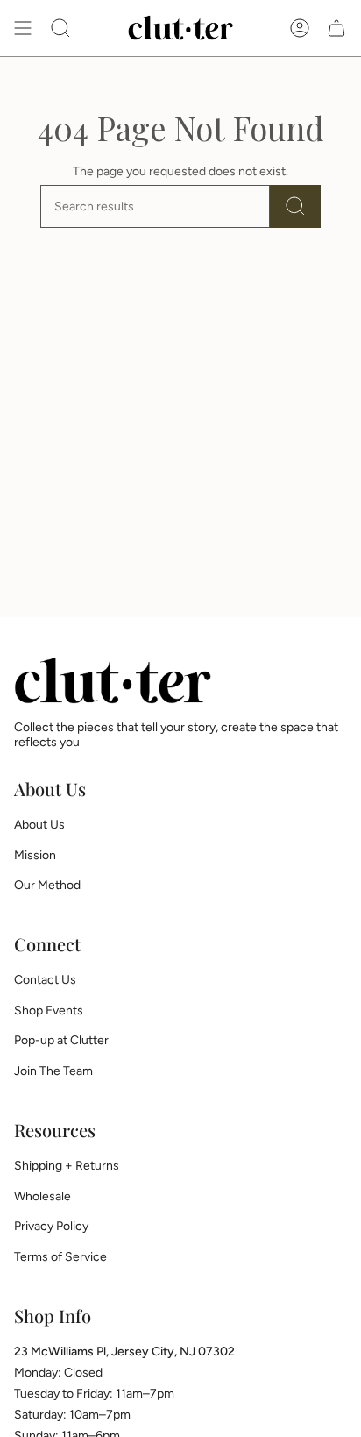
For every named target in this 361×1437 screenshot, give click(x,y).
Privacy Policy (51, 1226)
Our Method (47, 885)
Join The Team (53, 1071)
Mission (35, 855)
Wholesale (42, 1196)
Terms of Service (60, 1256)
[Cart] (336, 28)
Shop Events (48, 1010)
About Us (39, 824)
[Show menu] (22, 28)
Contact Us (45, 979)
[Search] (295, 206)
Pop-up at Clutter (61, 1040)
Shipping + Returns (66, 1165)
